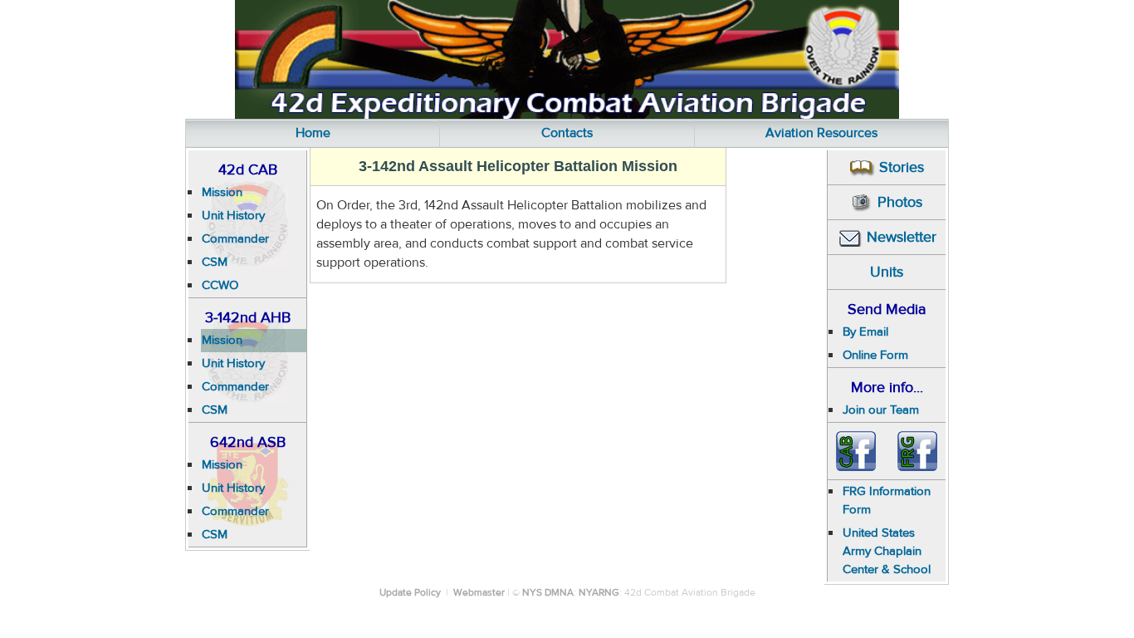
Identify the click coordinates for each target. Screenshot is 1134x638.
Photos (899, 202)
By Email (865, 332)
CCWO (220, 285)
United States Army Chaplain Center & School (887, 551)
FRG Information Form (887, 500)
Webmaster (479, 592)
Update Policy (410, 592)
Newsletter (901, 237)
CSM (214, 262)
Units (886, 272)
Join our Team (881, 410)
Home (313, 133)
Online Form (875, 355)
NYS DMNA (548, 592)
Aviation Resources (821, 133)
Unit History (233, 215)
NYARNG (599, 592)
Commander (235, 239)
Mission (222, 192)
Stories (901, 167)
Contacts (567, 133)
